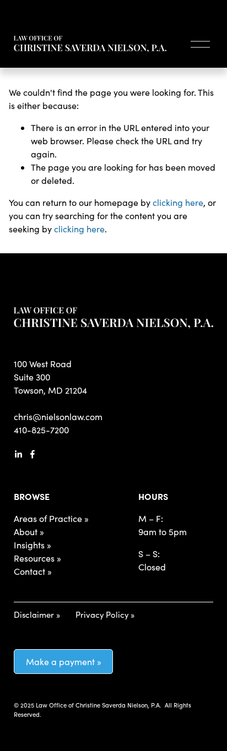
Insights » (32, 545)
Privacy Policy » (104, 614)
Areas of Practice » (51, 518)
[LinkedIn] (18, 454)
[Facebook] (32, 454)
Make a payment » (63, 661)
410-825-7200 (41, 430)
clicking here (178, 202)
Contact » (33, 571)
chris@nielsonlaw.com (58, 416)
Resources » (37, 558)
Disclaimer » (37, 614)
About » (29, 531)
